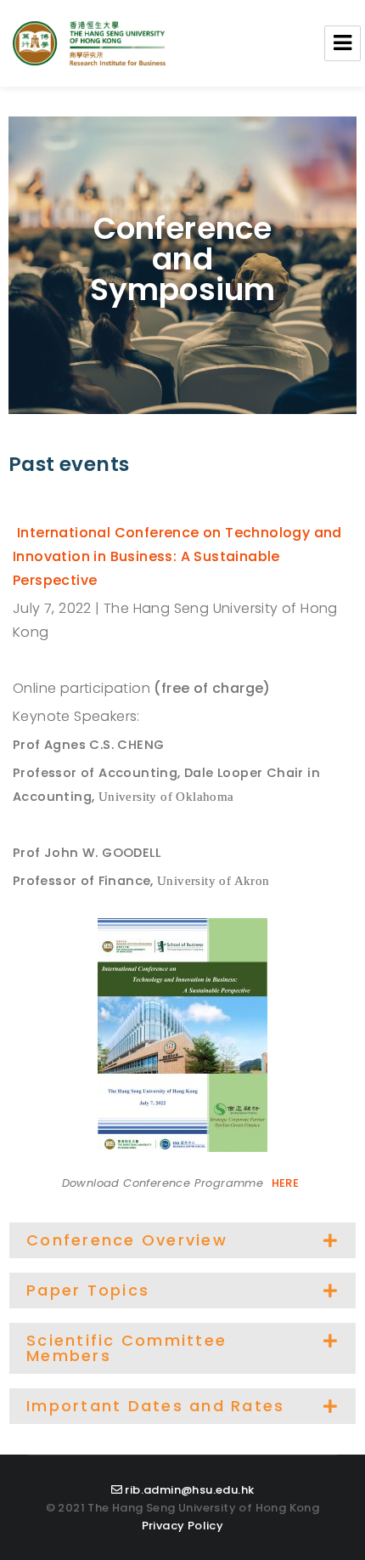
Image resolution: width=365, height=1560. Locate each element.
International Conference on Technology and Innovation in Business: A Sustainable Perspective (177, 556)
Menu (342, 43)
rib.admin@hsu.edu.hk (189, 1490)
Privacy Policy (183, 1525)
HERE (286, 1183)
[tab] (182, 1240)
